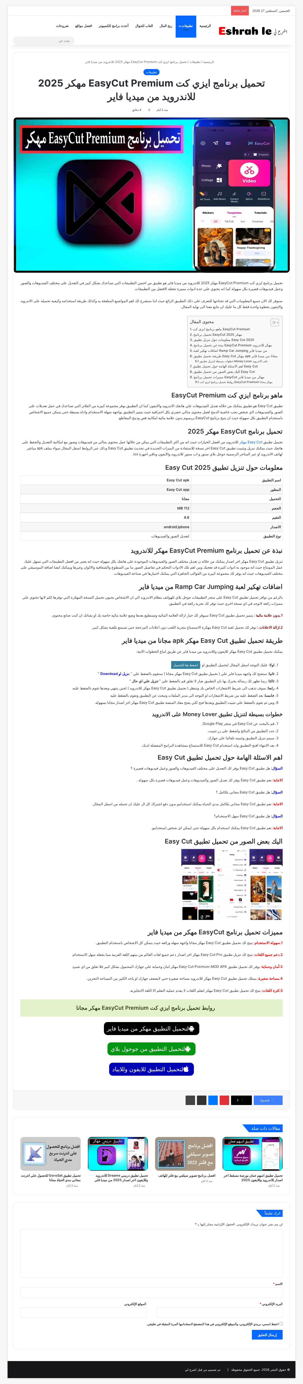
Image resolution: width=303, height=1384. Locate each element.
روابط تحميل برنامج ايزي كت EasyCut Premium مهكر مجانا (236, 382)
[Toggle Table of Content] (272, 322)
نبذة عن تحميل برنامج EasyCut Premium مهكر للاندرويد (233, 345)
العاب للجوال (144, 26)
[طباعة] (190, 1100)
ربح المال (166, 26)
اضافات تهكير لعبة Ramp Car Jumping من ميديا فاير (230, 351)
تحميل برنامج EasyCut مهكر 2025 (217, 334)
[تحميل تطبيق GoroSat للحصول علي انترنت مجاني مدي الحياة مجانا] (50, 1154)
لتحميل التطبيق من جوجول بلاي (148, 1048)
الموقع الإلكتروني (135, 1304)
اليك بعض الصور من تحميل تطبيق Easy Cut (224, 372)
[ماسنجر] (213, 1100)
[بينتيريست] (224, 1100)
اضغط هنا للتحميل (185, 665)
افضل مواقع (83, 26)
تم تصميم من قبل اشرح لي (203, 1369)
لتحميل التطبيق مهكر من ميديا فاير (148, 1028)
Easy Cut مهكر (250, 442)
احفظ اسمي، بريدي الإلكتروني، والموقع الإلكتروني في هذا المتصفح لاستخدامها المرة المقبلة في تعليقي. (213, 1324)
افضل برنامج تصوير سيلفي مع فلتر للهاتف (186, 1175)
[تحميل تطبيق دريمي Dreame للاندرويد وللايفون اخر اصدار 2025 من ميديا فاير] (118, 1154)
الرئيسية (205, 26)
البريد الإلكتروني (271, 1304)
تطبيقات (187, 26)
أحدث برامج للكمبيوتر (114, 26)
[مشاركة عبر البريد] (201, 1100)
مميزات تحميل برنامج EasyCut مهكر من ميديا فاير (229, 377)
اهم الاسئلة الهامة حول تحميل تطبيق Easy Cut (225, 366)
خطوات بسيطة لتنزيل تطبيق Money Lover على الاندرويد (234, 361)
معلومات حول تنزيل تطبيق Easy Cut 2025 (224, 340)
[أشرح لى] (254, 30)
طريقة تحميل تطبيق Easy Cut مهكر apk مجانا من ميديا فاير (236, 356)
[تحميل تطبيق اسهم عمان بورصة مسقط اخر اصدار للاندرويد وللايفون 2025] (253, 1154)
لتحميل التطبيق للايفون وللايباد (147, 1069)
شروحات (62, 26)
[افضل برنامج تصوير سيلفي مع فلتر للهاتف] (185, 1154)
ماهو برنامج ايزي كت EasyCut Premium (221, 329)
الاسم (278, 1284)
